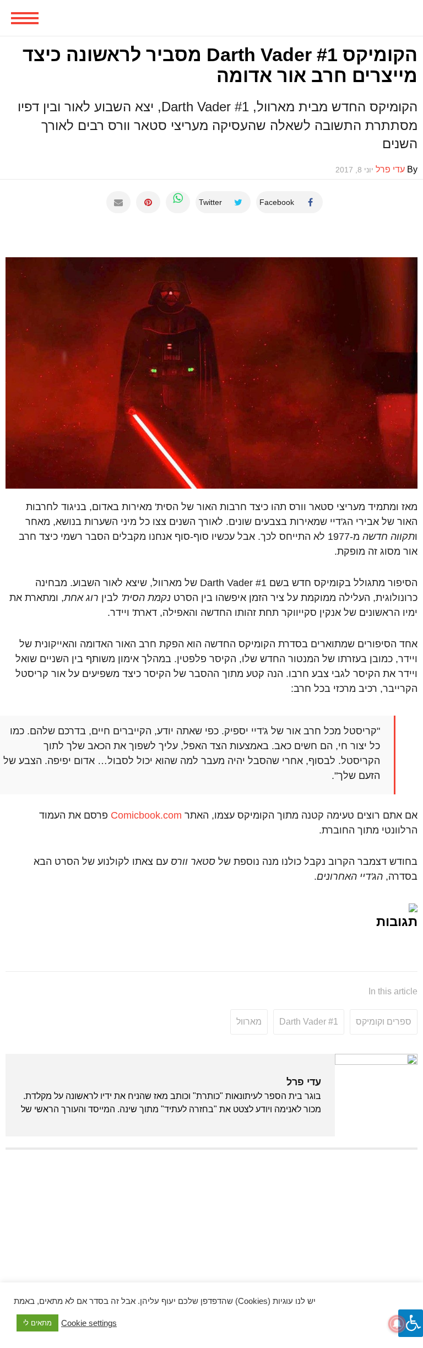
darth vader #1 (308, 1021)
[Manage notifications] (397, 1324)
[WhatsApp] (178, 202)
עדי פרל (303, 1081)
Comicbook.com (146, 815)
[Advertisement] (211, 1237)
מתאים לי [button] (37, 1323)
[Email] (118, 202)
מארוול (249, 1021)
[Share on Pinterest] (148, 202)
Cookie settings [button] (89, 1323)
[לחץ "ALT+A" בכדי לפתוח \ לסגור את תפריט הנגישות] (410, 1323)
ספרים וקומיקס (383, 1021)
